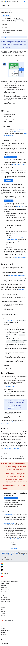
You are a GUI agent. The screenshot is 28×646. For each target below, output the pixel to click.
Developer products (5, 585)
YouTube (3, 615)
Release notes (4, 587)
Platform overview (5, 583)
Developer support (5, 589)
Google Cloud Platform (5, 630)
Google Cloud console (5, 601)
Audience (23, 206)
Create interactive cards (9, 514)
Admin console (4, 597)
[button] (14, 37)
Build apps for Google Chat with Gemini (12, 538)
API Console (9, 320)
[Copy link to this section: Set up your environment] (20, 140)
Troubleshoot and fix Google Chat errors (12, 448)
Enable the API (8, 180)
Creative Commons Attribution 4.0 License (10, 553)
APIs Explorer (4, 603)
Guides (21, 10)
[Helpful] (9, 13)
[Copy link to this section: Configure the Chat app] (19, 315)
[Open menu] (2, 1)
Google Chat (5, 5)
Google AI (3, 632)
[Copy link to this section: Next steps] (10, 511)
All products (3, 634)
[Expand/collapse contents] (8, 24)
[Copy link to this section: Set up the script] (14, 264)
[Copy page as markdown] (20, 21)
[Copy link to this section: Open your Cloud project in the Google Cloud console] (11, 145)
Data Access (6, 208)
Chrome (2, 626)
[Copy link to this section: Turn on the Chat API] (14, 168)
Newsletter (3, 611)
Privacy (6, 639)
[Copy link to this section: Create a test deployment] (18, 294)
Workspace (15, 1)
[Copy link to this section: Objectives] (10, 111)
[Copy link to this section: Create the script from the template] (24, 273)
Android (2, 624)
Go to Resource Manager (10, 498)
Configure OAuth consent (20, 257)
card (14, 431)
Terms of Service (4, 591)
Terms (2, 639)
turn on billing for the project (18, 164)
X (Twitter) (3, 613)
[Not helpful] (11, 13)
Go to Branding (8, 200)
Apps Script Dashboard (5, 599)
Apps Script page (16, 275)
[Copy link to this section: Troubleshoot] (12, 428)
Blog (2, 609)
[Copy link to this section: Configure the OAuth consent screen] (24, 185)
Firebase (3, 628)
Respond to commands (9, 523)
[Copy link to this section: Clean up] (8, 453)
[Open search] (21, 1)
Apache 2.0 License (11, 554)
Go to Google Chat (9, 386)
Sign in (25, 1)
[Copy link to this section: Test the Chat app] (15, 373)
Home (2, 10)
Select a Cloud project (10, 156)
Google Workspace (8, 10)
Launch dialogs (7, 527)
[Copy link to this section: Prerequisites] (11, 126)
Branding (18, 206)
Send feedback (6, 15)
